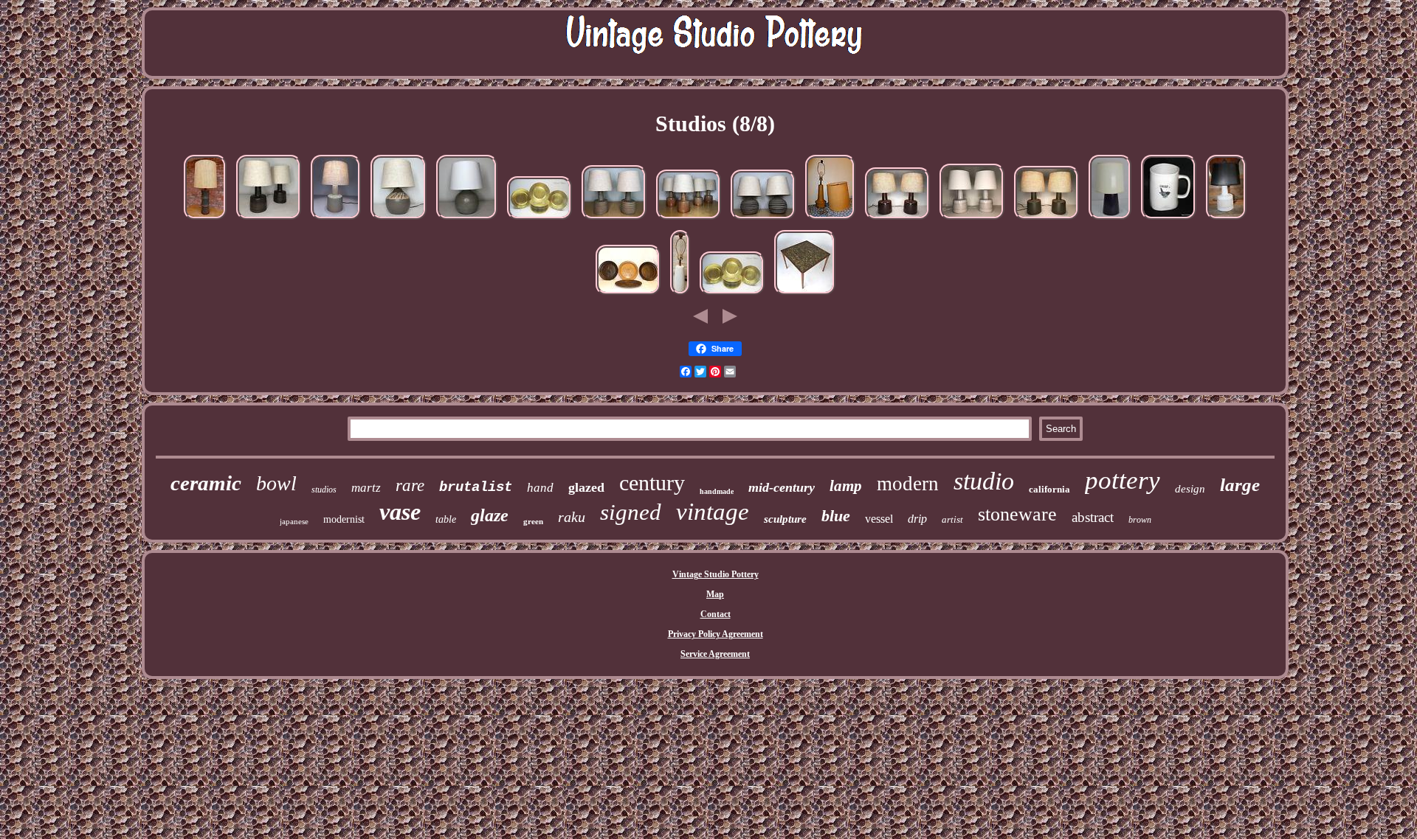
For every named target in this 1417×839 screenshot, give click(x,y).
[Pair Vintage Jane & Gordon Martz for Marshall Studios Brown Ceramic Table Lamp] (897, 220)
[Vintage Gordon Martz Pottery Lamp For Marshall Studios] (680, 295)
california (1049, 489)
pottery (1122, 480)
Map (715, 594)
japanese (294, 521)
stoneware (1017, 514)
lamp (846, 486)
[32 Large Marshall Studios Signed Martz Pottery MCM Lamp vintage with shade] (830, 220)
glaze (489, 515)
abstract (1093, 517)
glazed (586, 487)
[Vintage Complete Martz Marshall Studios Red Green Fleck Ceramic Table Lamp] (336, 220)
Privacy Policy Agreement (715, 634)
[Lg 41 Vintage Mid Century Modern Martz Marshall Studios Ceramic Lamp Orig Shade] (205, 220)
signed (630, 512)
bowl (276, 483)
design (1190, 489)
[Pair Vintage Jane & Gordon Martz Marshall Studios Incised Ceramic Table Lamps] (972, 220)
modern (908, 484)
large (1240, 485)
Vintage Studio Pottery (715, 574)
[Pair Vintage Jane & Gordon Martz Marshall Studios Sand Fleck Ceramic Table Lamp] (1046, 220)
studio (984, 481)
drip (917, 518)
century (652, 482)
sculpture (785, 519)
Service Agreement (715, 654)
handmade (717, 491)
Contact (715, 614)
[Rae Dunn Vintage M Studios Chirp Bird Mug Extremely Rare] (1168, 220)
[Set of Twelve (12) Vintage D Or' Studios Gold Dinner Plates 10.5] (539, 220)
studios (324, 489)
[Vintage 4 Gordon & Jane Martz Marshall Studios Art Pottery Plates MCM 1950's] (628, 295)
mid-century (781, 487)
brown (1139, 520)
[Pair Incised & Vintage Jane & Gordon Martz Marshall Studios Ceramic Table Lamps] (614, 220)
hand (540, 488)
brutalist (475, 487)
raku (571, 517)
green (533, 521)
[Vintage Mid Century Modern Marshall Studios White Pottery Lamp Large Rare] (1226, 220)
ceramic (205, 483)
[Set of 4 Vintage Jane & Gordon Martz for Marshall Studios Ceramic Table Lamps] (688, 220)
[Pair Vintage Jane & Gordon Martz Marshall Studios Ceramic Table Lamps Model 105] (268, 220)
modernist (344, 519)
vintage (712, 511)
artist (952, 519)
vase (400, 511)
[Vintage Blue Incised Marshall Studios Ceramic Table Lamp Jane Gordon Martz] (466, 220)
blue (835, 515)
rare (410, 485)
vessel (879, 518)
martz (366, 488)
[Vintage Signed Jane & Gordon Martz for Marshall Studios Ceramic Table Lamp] (398, 220)
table (445, 519)
